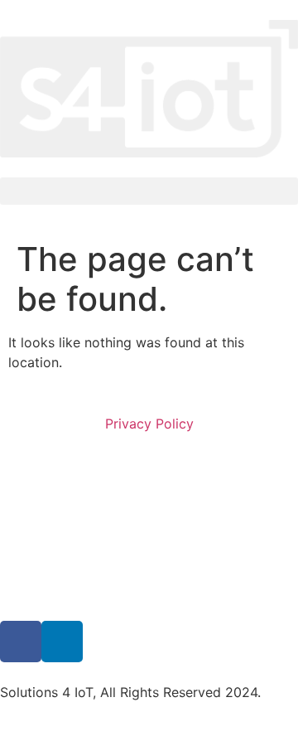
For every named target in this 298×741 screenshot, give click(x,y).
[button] (149, 191)
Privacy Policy (149, 423)
